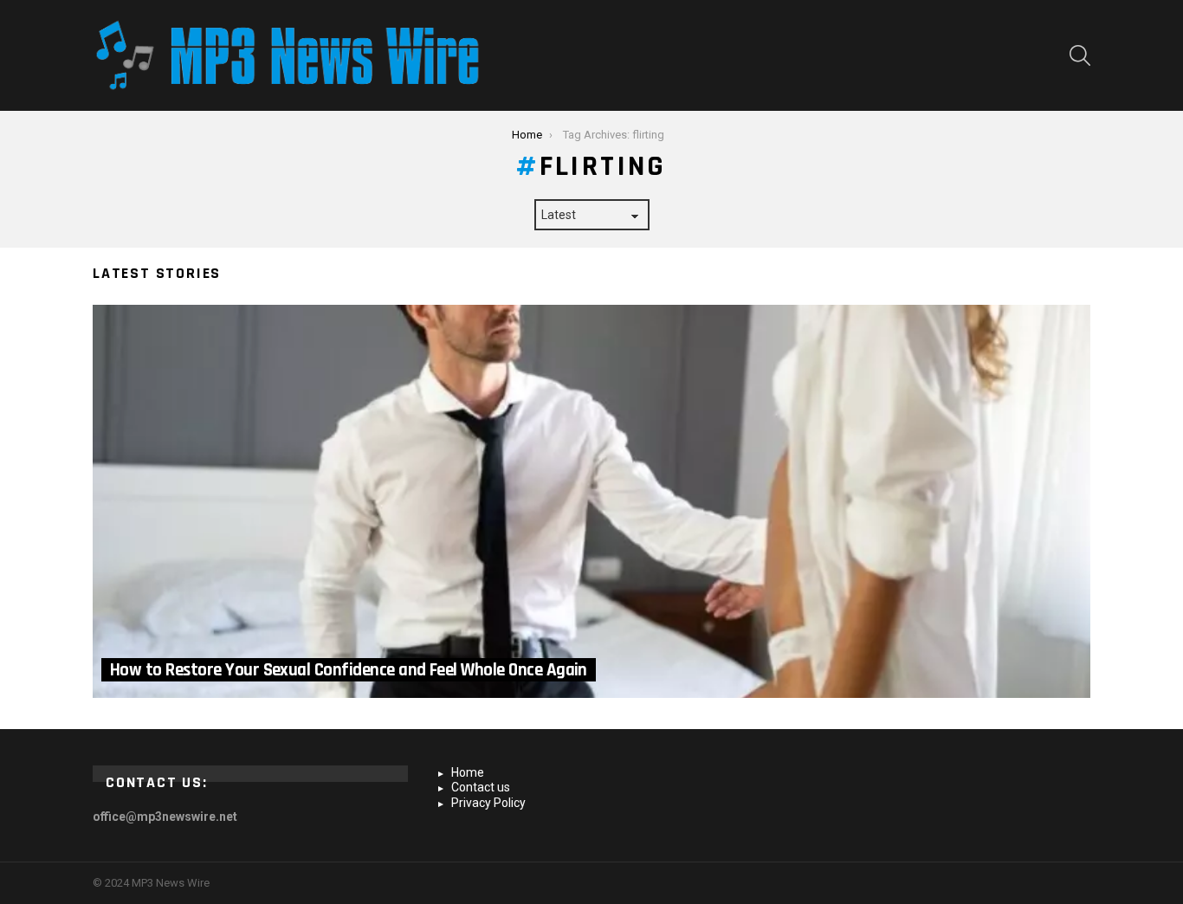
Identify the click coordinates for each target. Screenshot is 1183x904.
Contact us (480, 787)
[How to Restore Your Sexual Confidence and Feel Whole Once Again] (591, 501)
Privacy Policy (488, 803)
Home (467, 772)
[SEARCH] (1080, 55)
